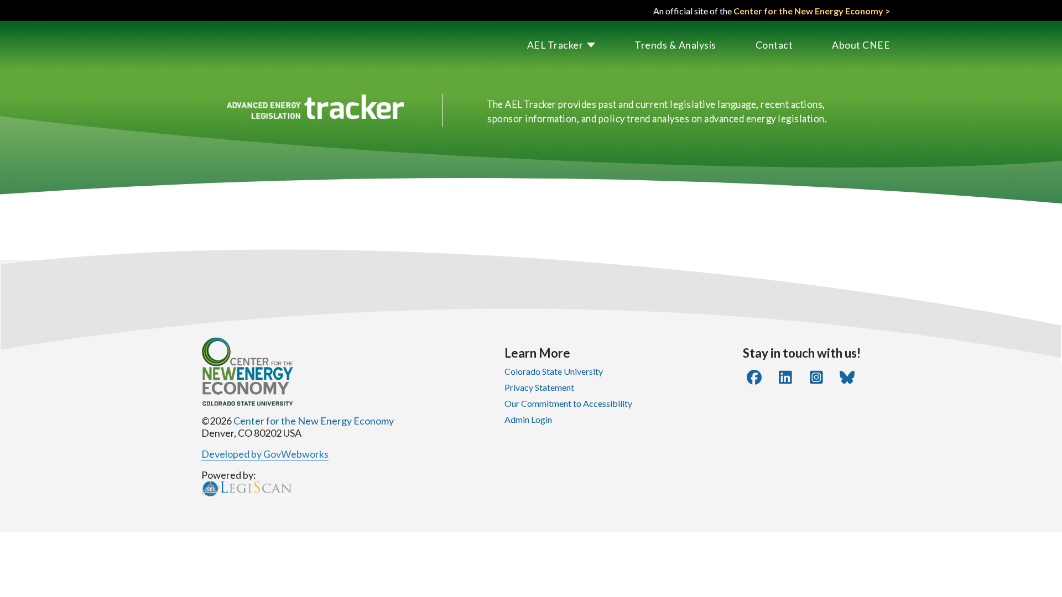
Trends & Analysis (675, 45)
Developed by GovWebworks (265, 454)
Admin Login (528, 419)
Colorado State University (553, 371)
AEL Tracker (555, 45)
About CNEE (861, 45)
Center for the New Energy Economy (313, 421)
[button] (542, 45)
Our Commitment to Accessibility (568, 403)
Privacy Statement (539, 387)
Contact (774, 45)
